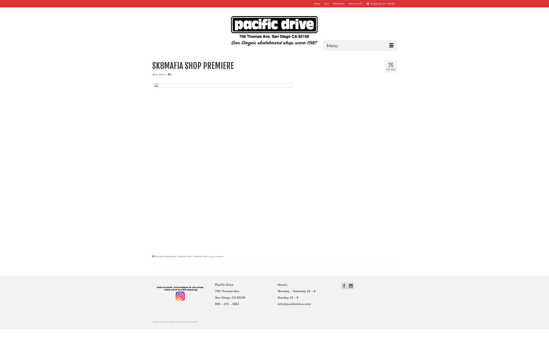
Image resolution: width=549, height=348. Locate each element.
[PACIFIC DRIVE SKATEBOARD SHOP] (274, 31)
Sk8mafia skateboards (165, 256)
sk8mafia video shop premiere (208, 256)
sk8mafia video (185, 256)
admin (161, 74)
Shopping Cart (382, 3)
